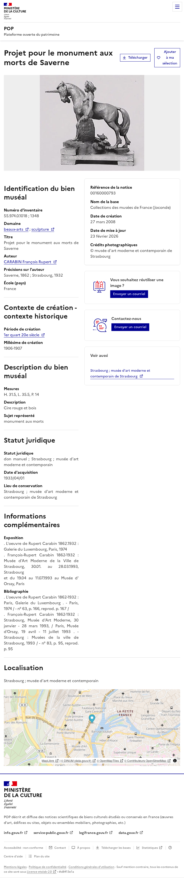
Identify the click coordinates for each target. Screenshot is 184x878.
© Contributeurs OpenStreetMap (145, 760)
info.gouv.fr (13, 832)
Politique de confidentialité (47, 867)
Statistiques (150, 848)
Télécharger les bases (116, 848)
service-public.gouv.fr (51, 832)
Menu (177, 6)
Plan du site (42, 856)
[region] (92, 727)
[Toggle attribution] (175, 761)
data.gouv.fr (128, 832)
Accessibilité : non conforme (23, 848)
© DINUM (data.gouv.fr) (76, 760)
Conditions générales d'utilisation (91, 867)
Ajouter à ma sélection (169, 57)
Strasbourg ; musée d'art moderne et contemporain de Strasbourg (120, 373)
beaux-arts (13, 229)
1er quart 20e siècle (21, 335)
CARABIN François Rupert (27, 262)
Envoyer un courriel (129, 293)
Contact (60, 848)
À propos (83, 848)
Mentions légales (15, 867)
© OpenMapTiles (108, 760)
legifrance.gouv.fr (93, 832)
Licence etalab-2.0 (39, 872)
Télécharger (138, 57)
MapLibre (48, 760)
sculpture (40, 229)
